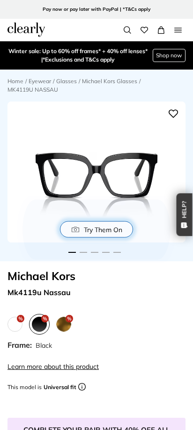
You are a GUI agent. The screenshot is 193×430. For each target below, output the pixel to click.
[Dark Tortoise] (63, 324)
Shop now (169, 55)
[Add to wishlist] (173, 113)
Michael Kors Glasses (109, 81)
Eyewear (40, 81)
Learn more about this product (53, 366)
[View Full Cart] (161, 30)
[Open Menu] (178, 30)
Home (15, 81)
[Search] (127, 30)
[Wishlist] (144, 30)
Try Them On (103, 229)
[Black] (39, 324)
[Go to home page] (26, 30)
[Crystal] (14, 324)
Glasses (66, 81)
